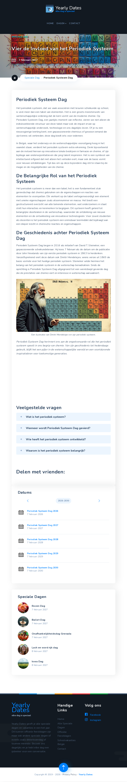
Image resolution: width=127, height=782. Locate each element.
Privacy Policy (70, 774)
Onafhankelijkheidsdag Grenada (51, 633)
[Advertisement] (63, 380)
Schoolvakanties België (66, 742)
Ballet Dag (38, 620)
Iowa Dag (37, 661)
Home (50, 23)
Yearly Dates (85, 774)
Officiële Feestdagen (64, 734)
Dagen (61, 23)
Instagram (95, 720)
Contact (74, 23)
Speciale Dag (32, 77)
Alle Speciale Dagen (64, 725)
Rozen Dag (38, 606)
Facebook (95, 715)
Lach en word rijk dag (45, 647)
